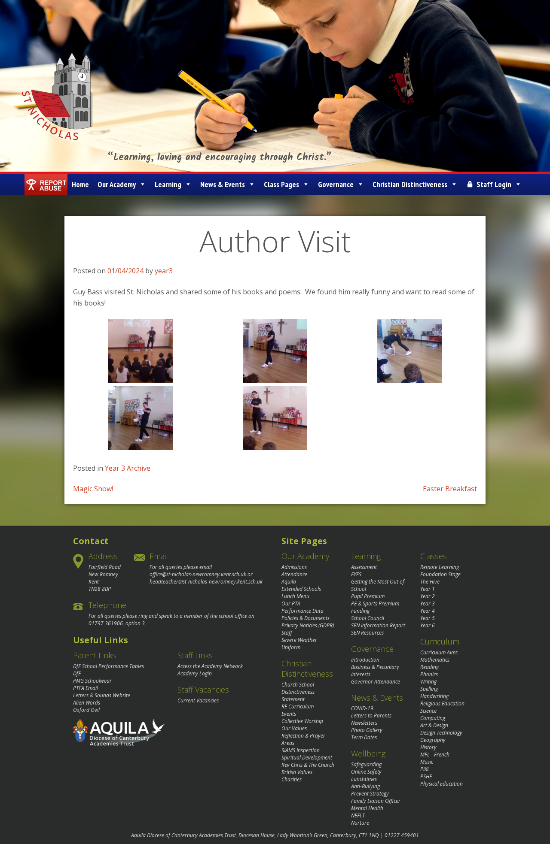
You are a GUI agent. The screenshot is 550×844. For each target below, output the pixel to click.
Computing (432, 718)
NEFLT (358, 815)
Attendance (294, 574)
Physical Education (441, 783)
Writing (428, 681)
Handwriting (434, 696)
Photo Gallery (366, 730)
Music (426, 761)
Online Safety (366, 771)
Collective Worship (302, 721)
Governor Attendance (375, 681)
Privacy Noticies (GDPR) (307, 625)
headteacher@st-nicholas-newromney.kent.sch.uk (206, 581)
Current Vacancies (198, 700)
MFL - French (434, 754)
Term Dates (364, 737)
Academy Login (194, 673)
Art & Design (434, 725)
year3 (164, 270)
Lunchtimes (364, 779)
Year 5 (427, 618)
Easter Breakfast (450, 488)
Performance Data (302, 610)
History (428, 747)
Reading (429, 667)
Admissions (294, 567)
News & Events (222, 184)
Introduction (365, 659)
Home (80, 184)
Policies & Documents (305, 618)
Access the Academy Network (210, 666)
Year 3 (427, 603)
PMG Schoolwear (92, 680)
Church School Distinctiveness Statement (298, 692)
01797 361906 (106, 623)
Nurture (360, 822)
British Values (296, 772)
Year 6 (427, 625)
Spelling (429, 689)
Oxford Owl (86, 710)
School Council (367, 618)
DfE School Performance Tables (108, 666)
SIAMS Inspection (300, 750)
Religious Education (442, 703)
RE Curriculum (297, 706)
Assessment (364, 567)
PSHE (426, 776)
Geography (433, 740)
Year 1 (427, 589)
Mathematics (434, 659)
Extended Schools (301, 589)
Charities (291, 779)
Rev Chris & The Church (307, 764)
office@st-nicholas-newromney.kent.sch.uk (198, 574)
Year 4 (427, 610)
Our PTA (290, 603)
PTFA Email (85, 688)
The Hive (430, 581)
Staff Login (494, 184)
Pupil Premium (368, 596)
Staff (286, 632)
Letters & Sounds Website (101, 695)
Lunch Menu (295, 596)
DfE (77, 673)
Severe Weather (299, 640)
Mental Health (367, 808)
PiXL (425, 769)
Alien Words (86, 702)
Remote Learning (439, 567)
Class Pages (281, 184)
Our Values (294, 728)
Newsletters (364, 722)
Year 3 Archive (127, 468)
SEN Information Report (378, 625)
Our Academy (117, 184)
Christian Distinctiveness (410, 184)
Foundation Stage (440, 574)
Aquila (288, 581)
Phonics (429, 674)
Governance (336, 184)
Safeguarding (366, 764)
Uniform (290, 647)
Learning (168, 184)
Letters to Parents (371, 715)
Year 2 (427, 596)
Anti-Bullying (365, 786)
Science (428, 710)
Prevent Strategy (370, 793)
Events (288, 713)
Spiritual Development (306, 757)
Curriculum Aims (439, 652)
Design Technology (441, 732)
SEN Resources (367, 632)
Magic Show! (93, 488)
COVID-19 (362, 708)
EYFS (356, 574)
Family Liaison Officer (375, 801)
